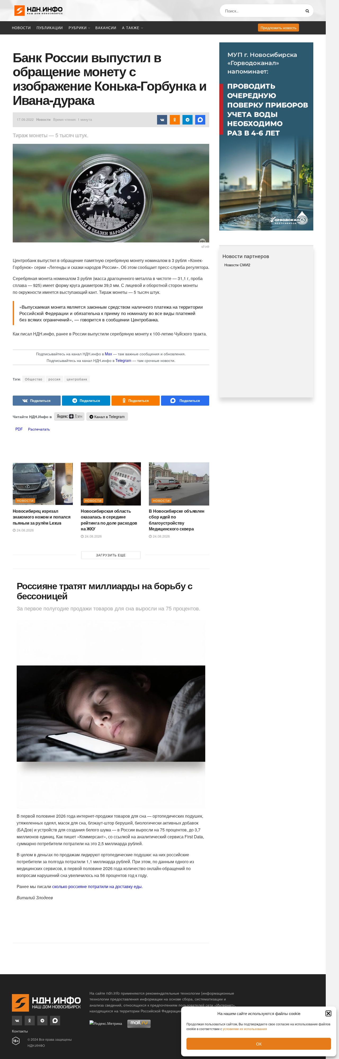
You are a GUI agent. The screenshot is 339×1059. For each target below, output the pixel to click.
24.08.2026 (25, 530)
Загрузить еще (111, 555)
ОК (259, 1044)
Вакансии (105, 27)
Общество (33, 379)
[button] (328, 1013)
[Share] (37, 401)
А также (131, 27)
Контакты (20, 1031)
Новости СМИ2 (237, 264)
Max (108, 353)
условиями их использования (245, 1028)
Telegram (123, 360)
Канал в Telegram (109, 416)
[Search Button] (308, 10)
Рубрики (78, 27)
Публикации (50, 27)
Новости (21, 27)
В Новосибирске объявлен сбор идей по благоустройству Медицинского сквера (176, 520)
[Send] (185, 401)
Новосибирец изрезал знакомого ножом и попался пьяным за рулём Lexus (41, 517)
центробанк (77, 379)
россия (54, 379)
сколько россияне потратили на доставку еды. (97, 886)
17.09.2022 (25, 119)
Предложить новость (278, 27)
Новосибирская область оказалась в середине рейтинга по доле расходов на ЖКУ (109, 520)
